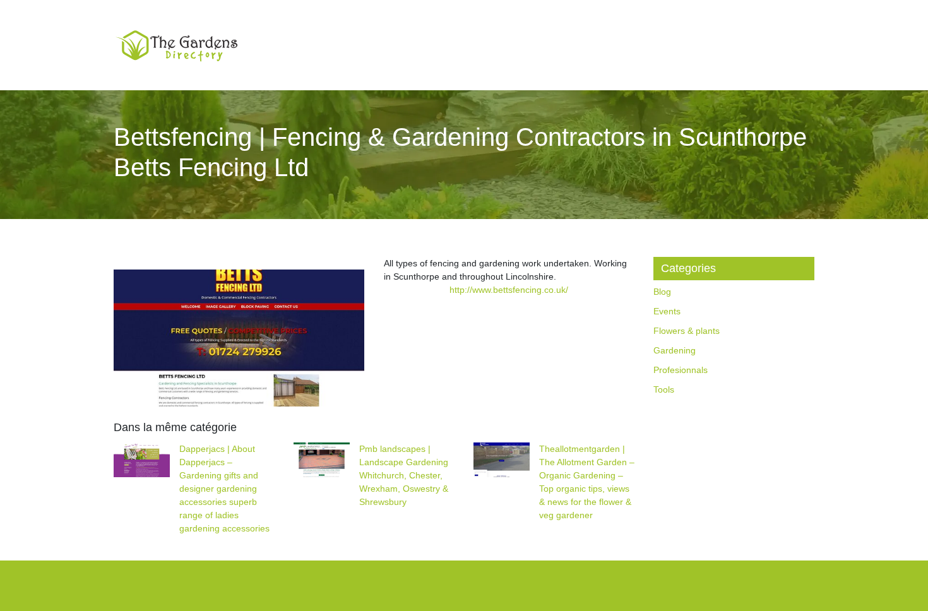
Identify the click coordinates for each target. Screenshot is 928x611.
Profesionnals (680, 370)
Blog (662, 292)
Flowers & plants (686, 331)
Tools (663, 389)
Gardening (674, 350)
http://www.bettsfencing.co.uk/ (508, 290)
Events (667, 311)
